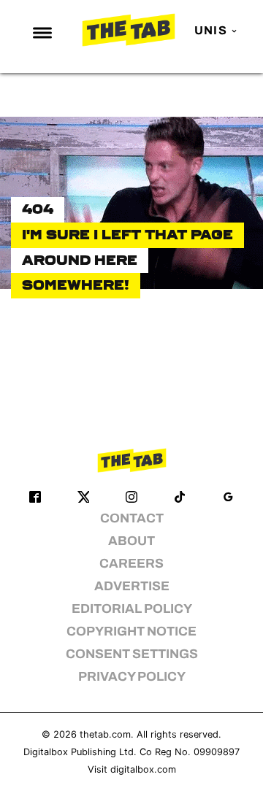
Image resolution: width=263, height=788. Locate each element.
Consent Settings (132, 654)
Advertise (131, 586)
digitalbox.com (143, 769)
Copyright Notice (131, 631)
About (131, 541)
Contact (132, 518)
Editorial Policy (132, 609)
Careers (131, 564)
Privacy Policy (132, 677)
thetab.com (105, 734)
